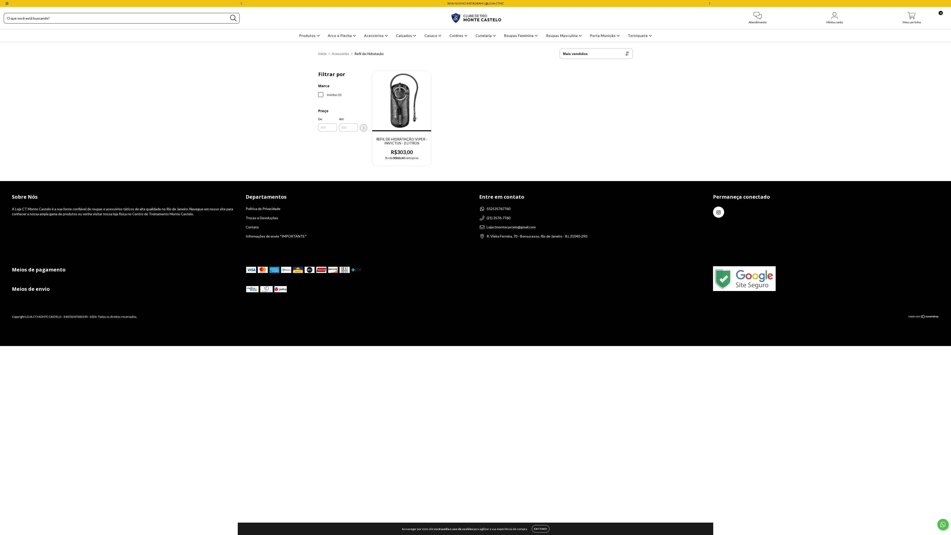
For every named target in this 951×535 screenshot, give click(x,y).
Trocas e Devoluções (262, 218)
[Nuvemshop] (923, 317)
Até (341, 119)
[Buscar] (233, 18)
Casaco (431, 35)
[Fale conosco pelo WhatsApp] (943, 524)
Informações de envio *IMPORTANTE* (276, 236)
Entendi (540, 528)
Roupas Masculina (562, 35)
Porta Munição (603, 35)
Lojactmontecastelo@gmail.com (511, 227)
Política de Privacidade (263, 209)
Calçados (404, 35)
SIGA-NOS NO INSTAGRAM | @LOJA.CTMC (475, 3)
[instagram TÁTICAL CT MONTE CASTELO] (7, 3)
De (320, 119)
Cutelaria (484, 35)
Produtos (308, 35)
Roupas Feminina (519, 35)
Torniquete (638, 35)
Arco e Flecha (340, 35)
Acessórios (374, 35)
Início (322, 54)
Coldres (456, 35)
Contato (252, 227)
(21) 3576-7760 (498, 218)
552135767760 (498, 209)
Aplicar (363, 128)
